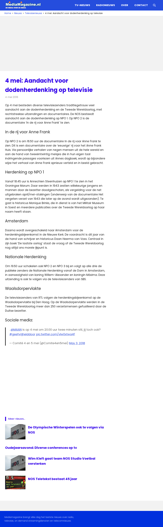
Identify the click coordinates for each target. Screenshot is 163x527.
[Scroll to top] (158, 522)
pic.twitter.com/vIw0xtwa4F (55, 334)
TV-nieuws (82, 5)
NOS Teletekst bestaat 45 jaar (52, 479)
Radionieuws (105, 5)
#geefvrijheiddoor (22, 334)
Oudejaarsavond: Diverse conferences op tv (41, 447)
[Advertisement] (81, 43)
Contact (141, 5)
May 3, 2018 (77, 343)
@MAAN (16, 330)
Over (124, 5)
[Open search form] (154, 5)
